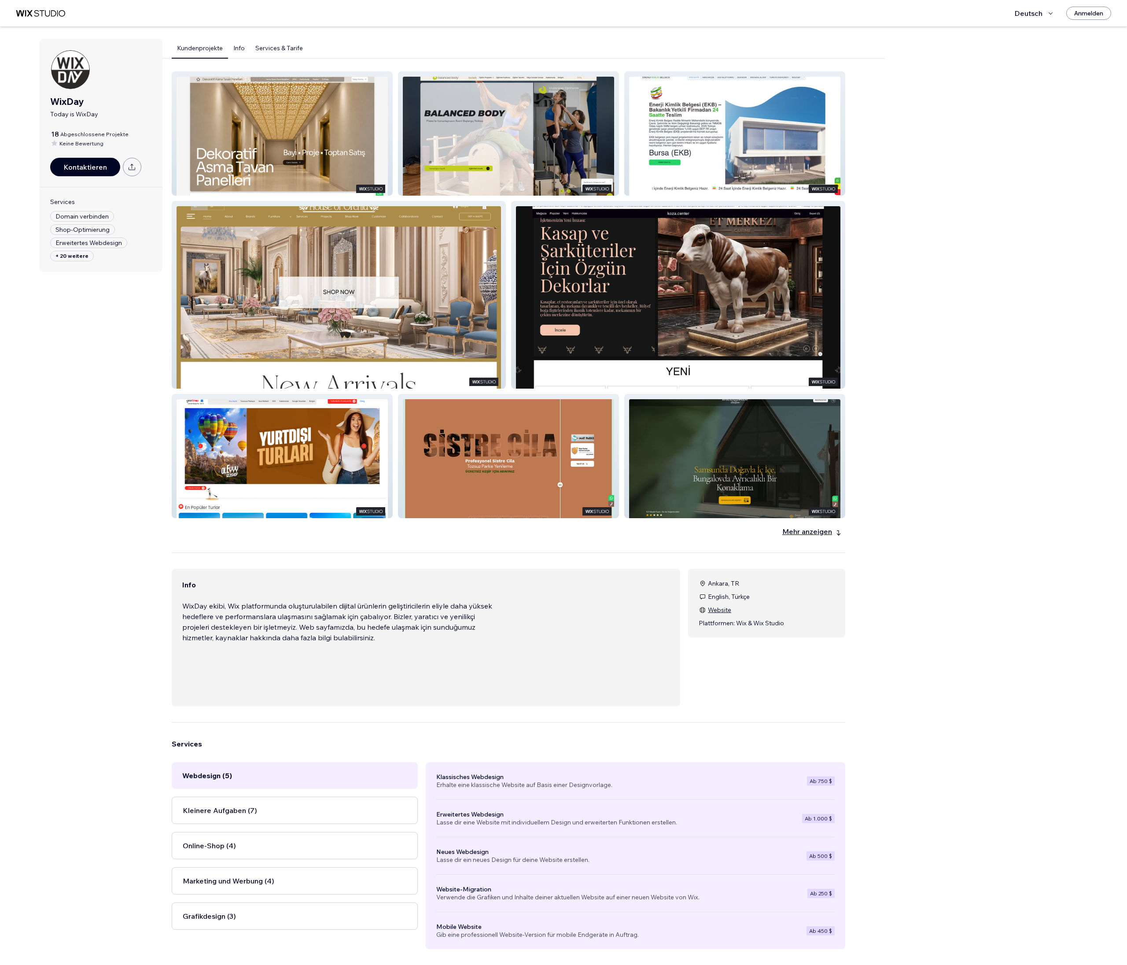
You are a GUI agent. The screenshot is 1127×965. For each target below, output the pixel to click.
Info (239, 48)
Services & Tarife (279, 48)
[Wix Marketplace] (40, 13)
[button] (282, 133)
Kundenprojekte (200, 48)
